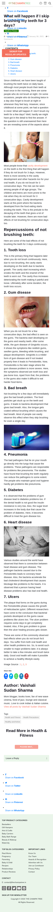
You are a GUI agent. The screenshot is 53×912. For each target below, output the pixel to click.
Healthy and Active (12, 722)
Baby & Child (7, 862)
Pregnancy (6, 856)
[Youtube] (19, 888)
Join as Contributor (36, 866)
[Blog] (40, 3)
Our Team (32, 856)
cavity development (37, 165)
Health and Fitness (12, 717)
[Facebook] (9, 888)
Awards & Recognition (37, 859)
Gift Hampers (7, 827)
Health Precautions (31, 717)
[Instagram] (4, 888)
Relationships (7, 869)
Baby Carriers (7, 834)
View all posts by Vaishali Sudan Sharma (25, 706)
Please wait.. (26, 747)
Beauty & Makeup (9, 840)
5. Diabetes (13, 68)
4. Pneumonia (14, 65)
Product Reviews (9, 872)
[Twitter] (14, 888)
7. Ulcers (12, 74)
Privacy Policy (34, 869)
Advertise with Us (35, 862)
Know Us (32, 853)
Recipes (5, 866)
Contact (31, 872)
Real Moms (6, 853)
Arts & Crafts (7, 830)
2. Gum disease (15, 59)
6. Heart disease (15, 71)
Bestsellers (6, 824)
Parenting (6, 859)
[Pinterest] (24, 888)
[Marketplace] (45, 3)
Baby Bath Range (9, 837)
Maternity (6, 843)
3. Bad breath (13, 62)
